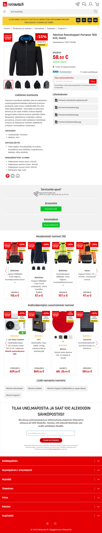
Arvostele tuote (51, 209)
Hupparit (62, 28)
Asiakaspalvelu (10, 461)
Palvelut (6, 506)
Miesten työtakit (35, 388)
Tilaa (93, 81)
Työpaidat (51, 28)
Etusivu (7, 28)
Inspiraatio (7, 515)
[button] (4, 11)
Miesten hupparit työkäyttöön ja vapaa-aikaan (66, 388)
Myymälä (6, 479)
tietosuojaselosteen (54, 449)
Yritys (5, 497)
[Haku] (95, 11)
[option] (33, 268)
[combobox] (54, 11)
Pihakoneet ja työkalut (22, 28)
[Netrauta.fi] (13, 4)
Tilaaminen (7, 488)
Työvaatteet (39, 28)
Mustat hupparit (13, 395)
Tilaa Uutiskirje (51, 440)
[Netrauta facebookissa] (47, 523)
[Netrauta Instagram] (55, 523)
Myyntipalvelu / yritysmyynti (17, 470)
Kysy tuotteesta (51, 225)
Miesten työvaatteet (14, 388)
